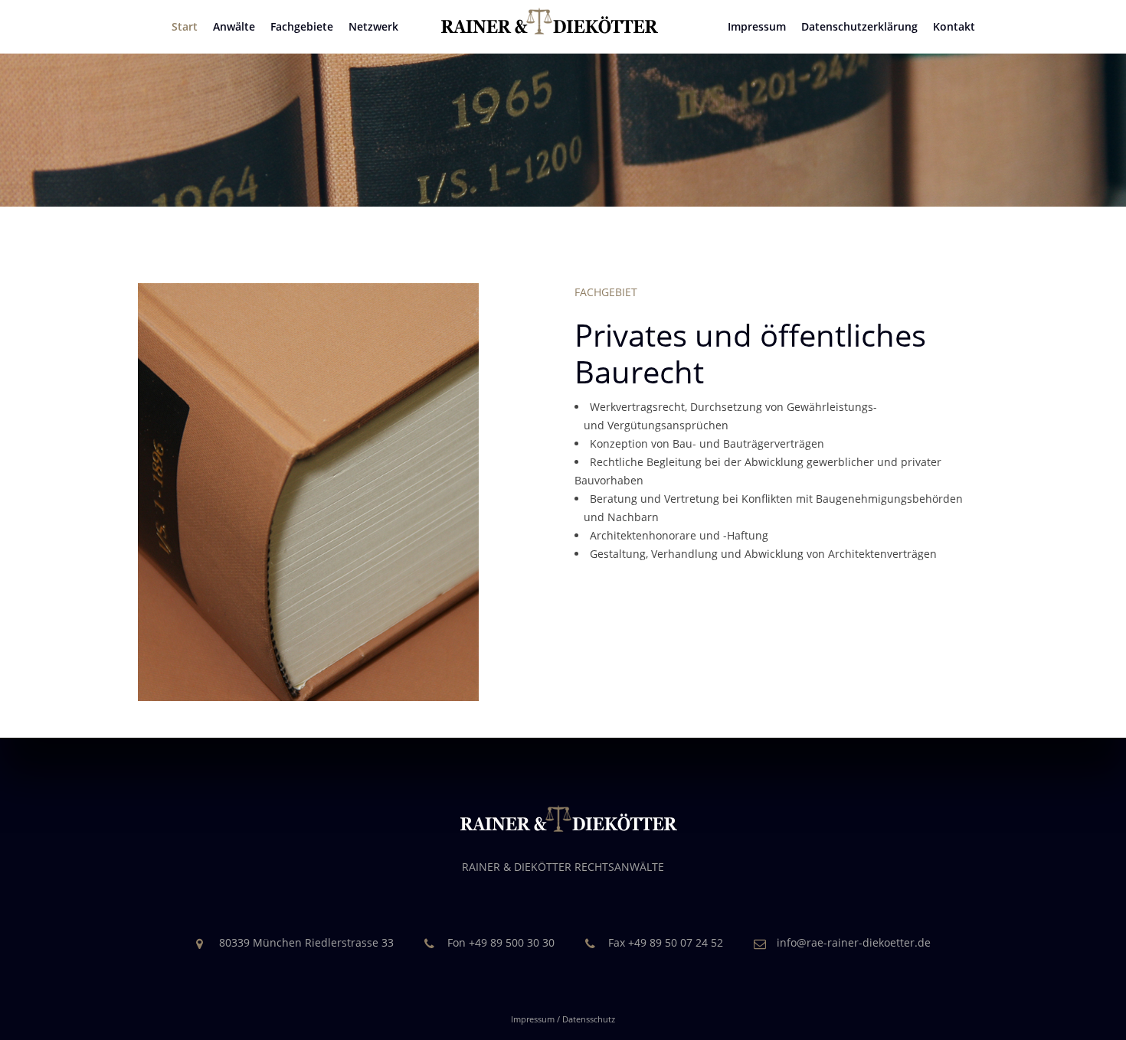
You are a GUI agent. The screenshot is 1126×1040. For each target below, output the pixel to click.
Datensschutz (588, 1019)
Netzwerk (373, 26)
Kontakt (954, 26)
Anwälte (234, 26)
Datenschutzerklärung (859, 26)
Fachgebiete (301, 26)
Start (185, 26)
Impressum (757, 26)
